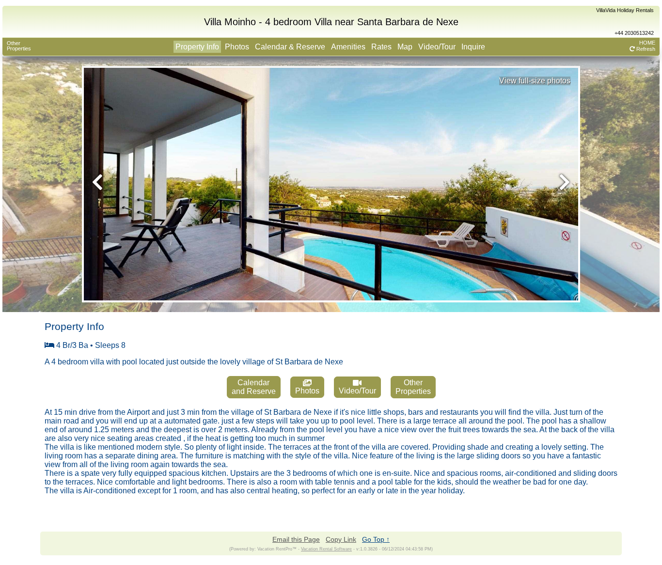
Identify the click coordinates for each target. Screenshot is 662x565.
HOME (647, 43)
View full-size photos (534, 81)
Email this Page (296, 539)
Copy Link (341, 539)
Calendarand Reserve (254, 386)
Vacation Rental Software (326, 549)
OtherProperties (19, 45)
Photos (237, 47)
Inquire (473, 47)
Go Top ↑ (376, 539)
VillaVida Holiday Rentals (625, 10)
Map (404, 47)
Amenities (348, 47)
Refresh (645, 49)
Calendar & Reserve (290, 47)
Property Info (197, 47)
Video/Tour (437, 47)
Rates (381, 47)
